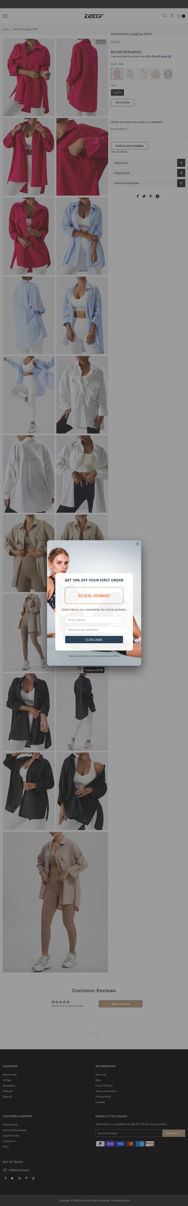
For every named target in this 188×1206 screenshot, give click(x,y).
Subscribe (94, 640)
